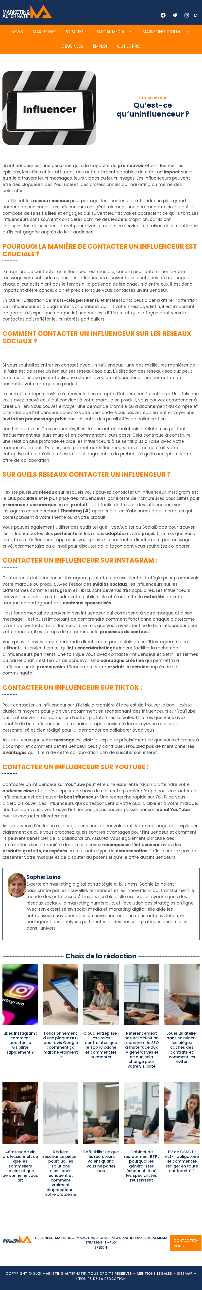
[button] (130, 32)
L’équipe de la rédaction (101, 1278)
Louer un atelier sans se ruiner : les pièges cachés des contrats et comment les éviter (182, 1047)
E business (72, 46)
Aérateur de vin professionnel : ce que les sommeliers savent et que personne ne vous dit (20, 1166)
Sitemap (185, 1273)
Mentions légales (154, 1273)
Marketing (44, 32)
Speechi (101, 1247)
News (17, 32)
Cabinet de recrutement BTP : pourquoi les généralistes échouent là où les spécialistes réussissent (141, 1166)
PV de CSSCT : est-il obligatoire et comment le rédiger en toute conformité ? (182, 1161)
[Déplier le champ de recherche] (195, 15)
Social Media (110, 32)
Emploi (100, 46)
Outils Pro (128, 46)
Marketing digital (162, 32)
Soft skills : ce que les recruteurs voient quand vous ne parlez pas (101, 1161)
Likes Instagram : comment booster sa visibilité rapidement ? (20, 1042)
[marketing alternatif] (27, 16)
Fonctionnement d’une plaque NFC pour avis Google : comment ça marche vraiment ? (60, 1045)
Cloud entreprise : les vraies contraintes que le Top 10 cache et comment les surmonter (101, 1045)
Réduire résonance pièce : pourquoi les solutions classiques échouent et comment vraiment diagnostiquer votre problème (60, 1173)
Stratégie (76, 32)
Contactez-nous (186, 1243)
